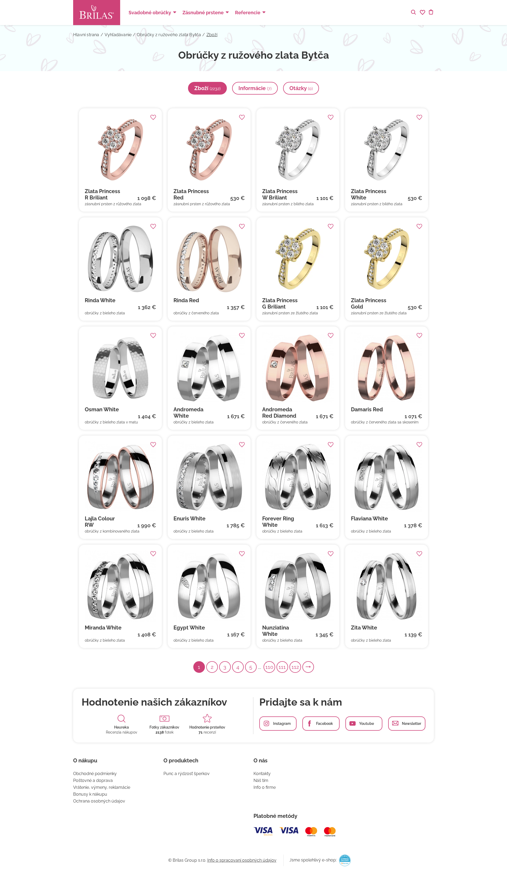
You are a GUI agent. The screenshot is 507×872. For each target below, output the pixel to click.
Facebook (324, 723)
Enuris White (189, 518)
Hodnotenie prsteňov (207, 727)
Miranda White (103, 627)
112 (295, 667)
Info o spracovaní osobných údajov (241, 860)
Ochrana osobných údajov (99, 801)
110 (269, 667)
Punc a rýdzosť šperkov (186, 773)
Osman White (102, 409)
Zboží (207, 88)
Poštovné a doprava (93, 780)
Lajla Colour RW (100, 521)
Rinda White (100, 300)
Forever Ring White (278, 521)
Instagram (282, 723)
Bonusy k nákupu (90, 794)
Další (313, 667)
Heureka (121, 727)
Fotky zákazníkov (164, 727)
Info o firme (264, 787)
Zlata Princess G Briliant (280, 303)
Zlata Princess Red (191, 194)
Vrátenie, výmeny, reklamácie (101, 787)
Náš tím (260, 780)
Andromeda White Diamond (188, 412)
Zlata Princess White (368, 194)
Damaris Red (367, 409)
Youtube (366, 723)
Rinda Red (186, 300)
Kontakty (262, 773)
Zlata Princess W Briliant (280, 194)
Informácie (254, 88)
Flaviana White (369, 518)
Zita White (364, 627)
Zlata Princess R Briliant (102, 194)
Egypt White (189, 627)
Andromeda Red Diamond (279, 412)
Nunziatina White (275, 630)
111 (282, 667)
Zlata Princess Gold (368, 303)
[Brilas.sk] (96, 12)
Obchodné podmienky (95, 773)
